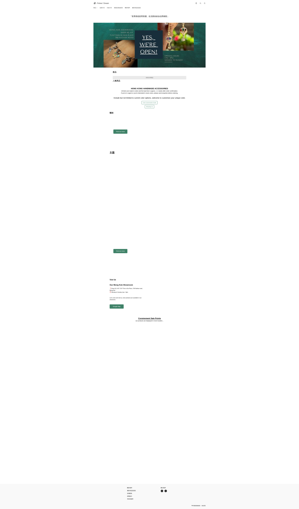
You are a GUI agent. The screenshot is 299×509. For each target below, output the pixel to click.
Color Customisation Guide (149, 102)
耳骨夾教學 (130, 499)
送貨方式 (102, 7)
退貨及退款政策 (118, 7)
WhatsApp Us (149, 106)
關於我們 (127, 7)
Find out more (120, 131)
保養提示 (129, 496)
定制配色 (129, 493)
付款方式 (109, 7)
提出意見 (204, 505)
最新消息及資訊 (136, 7)
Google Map (116, 306)
